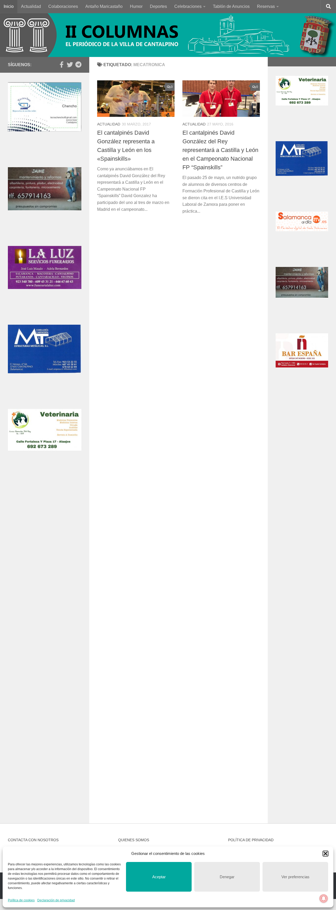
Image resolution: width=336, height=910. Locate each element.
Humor (136, 6)
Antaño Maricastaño (104, 6)
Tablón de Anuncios (231, 6)
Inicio (9, 6)
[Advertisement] (44, 563)
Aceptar (159, 877)
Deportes (158, 6)
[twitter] (70, 64)
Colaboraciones (63, 6)
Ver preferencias (295, 877)
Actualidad (31, 6)
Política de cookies (21, 900)
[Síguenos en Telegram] (78, 64)
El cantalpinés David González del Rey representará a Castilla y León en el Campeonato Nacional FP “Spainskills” (220, 150)
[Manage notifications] (323, 898)
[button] (325, 853)
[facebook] (61, 64)
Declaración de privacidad (56, 900)
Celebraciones (188, 6)
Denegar (227, 877)
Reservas (266, 6)
